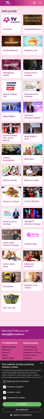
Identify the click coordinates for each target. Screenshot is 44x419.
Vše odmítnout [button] (22, 410)
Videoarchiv (6, 350)
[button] (22, 415)
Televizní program (9, 347)
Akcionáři (5, 352)
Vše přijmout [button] (22, 404)
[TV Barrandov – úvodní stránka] (6, 3)
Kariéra (5, 355)
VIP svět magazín (30, 347)
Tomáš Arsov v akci (30, 350)
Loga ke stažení (8, 358)
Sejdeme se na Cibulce (32, 352)
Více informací (37, 377)
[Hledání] (40, 2)
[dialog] (22, 390)
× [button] (41, 363)
